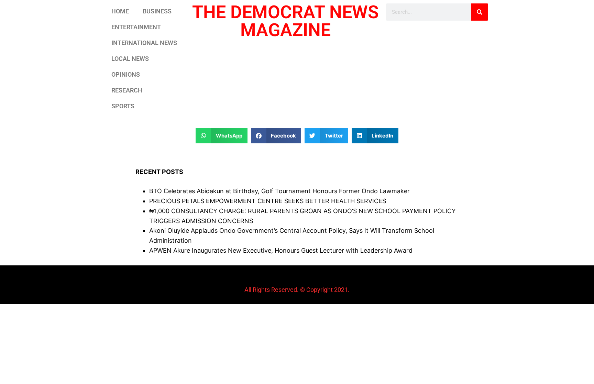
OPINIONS (125, 74)
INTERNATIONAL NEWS (144, 42)
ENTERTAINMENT (136, 27)
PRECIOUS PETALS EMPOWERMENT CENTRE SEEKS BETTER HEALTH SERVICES (267, 201)
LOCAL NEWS (130, 58)
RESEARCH (126, 90)
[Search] (479, 12)
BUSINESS (157, 11)
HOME (120, 11)
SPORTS (122, 106)
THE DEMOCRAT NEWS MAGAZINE (285, 21)
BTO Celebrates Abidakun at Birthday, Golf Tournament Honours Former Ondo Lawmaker (279, 191)
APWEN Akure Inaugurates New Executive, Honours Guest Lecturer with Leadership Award (280, 250)
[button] (222, 135)
